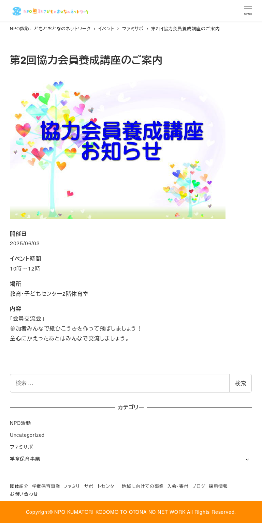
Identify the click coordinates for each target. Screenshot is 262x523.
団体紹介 (19, 486)
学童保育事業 (25, 458)
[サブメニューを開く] (247, 459)
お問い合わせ (24, 494)
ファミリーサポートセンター (90, 486)
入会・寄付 (178, 486)
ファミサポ (21, 446)
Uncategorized (27, 434)
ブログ (198, 486)
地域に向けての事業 (143, 486)
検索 (240, 383)
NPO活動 (20, 422)
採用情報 (218, 486)
